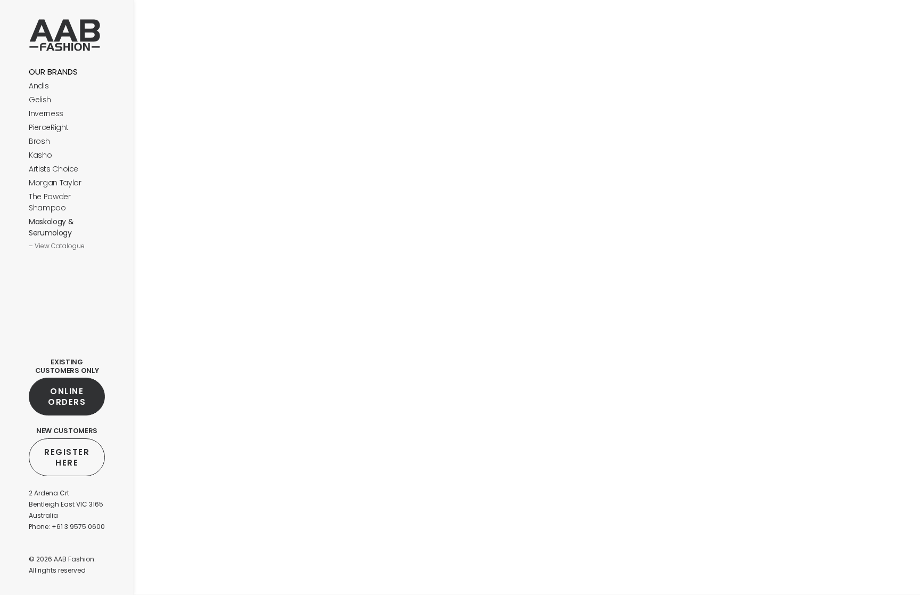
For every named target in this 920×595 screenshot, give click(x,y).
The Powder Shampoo (50, 202)
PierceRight (48, 127)
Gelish (40, 99)
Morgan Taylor (55, 182)
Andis (38, 85)
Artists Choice (53, 169)
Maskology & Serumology (51, 227)
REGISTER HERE (68, 457)
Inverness (46, 113)
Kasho (40, 155)
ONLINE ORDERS (67, 396)
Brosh (39, 141)
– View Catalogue (57, 245)
